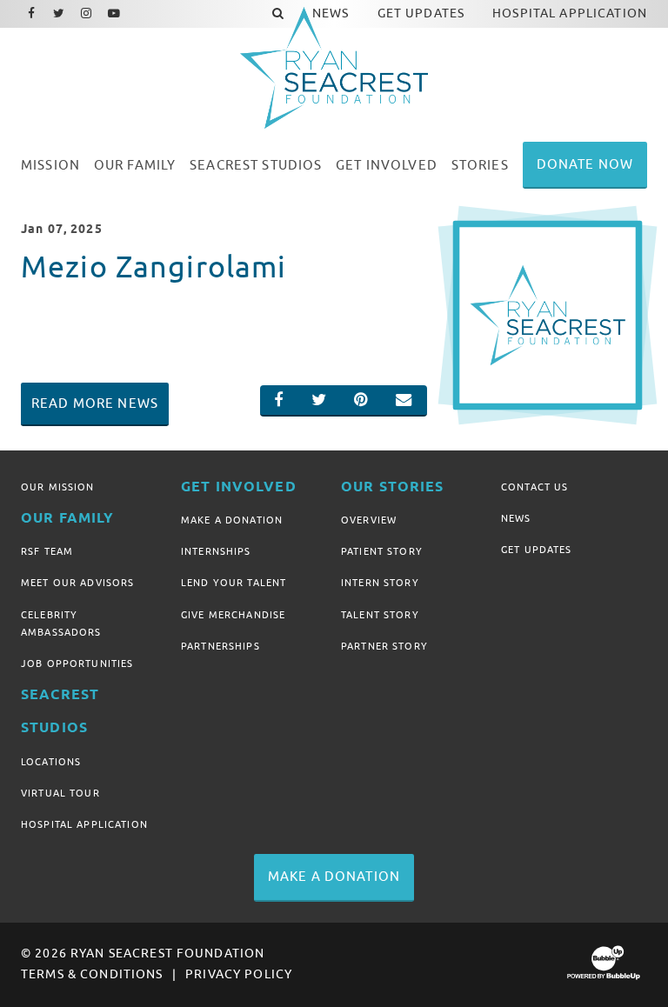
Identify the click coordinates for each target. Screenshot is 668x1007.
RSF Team (47, 551)
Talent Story (380, 615)
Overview (369, 520)
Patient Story (382, 551)
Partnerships (220, 646)
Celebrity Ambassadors (61, 623)
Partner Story (384, 646)
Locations (51, 762)
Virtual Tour (60, 793)
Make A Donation (232, 520)
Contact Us (534, 487)
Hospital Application (84, 824)
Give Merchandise (233, 615)
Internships (216, 551)
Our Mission (58, 487)
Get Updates (536, 550)
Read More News (94, 403)
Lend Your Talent (233, 583)
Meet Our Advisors (77, 583)
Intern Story (380, 583)
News (516, 518)
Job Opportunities (77, 663)
